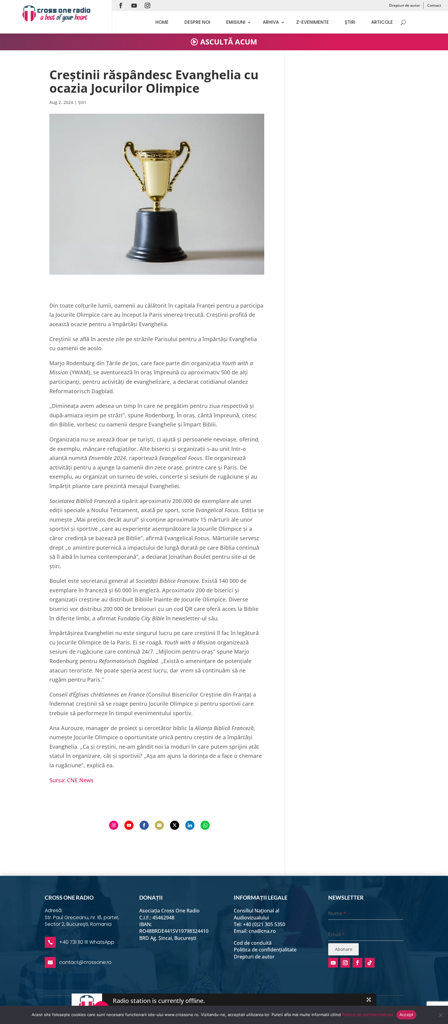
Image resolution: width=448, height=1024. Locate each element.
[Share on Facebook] (144, 825)
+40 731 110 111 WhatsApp (86, 942)
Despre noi (197, 22)
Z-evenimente (312, 22)
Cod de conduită (253, 943)
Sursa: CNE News (71, 780)
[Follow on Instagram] (147, 5)
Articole (382, 22)
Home (162, 22)
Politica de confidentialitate (367, 1014)
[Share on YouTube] (128, 825)
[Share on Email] (159, 825)
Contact (434, 5)
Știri (350, 22)
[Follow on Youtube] (134, 5)
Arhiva (271, 22)
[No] (440, 1015)
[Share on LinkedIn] (189, 825)
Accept (407, 1014)
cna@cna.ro (262, 931)
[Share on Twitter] (174, 825)
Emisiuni (235, 22)
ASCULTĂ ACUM (228, 42)
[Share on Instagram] (113, 825)
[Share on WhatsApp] (205, 825)
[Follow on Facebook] (120, 5)
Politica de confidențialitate (265, 949)
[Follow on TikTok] (370, 963)
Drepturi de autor (404, 5)
